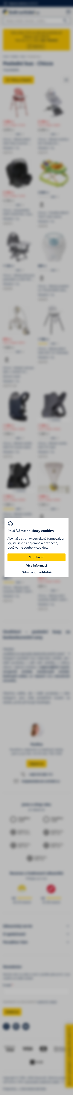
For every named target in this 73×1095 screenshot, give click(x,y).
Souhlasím (36, 557)
